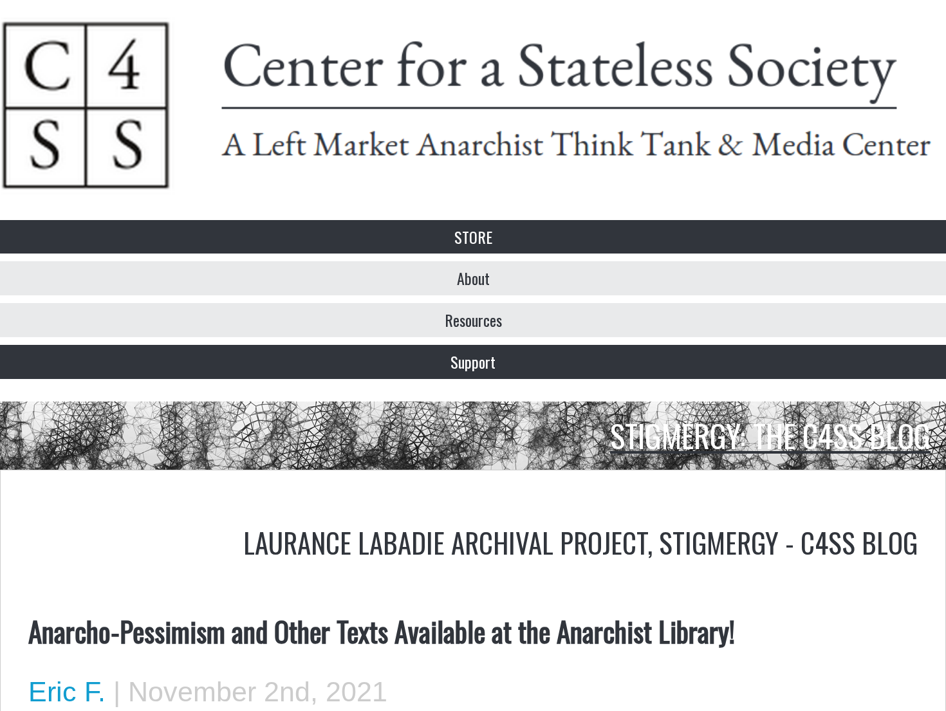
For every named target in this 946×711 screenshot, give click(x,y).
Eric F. (67, 691)
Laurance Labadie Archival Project (445, 541)
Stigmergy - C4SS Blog (788, 541)
